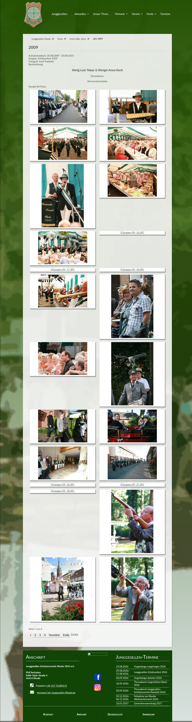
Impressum (148, 714)
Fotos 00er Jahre (78, 39)
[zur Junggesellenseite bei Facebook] (97, 677)
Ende (66, 635)
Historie (120, 14)
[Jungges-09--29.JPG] (132, 552)
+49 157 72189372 (56, 686)
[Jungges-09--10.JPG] (132, 122)
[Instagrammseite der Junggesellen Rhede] (97, 687)
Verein (136, 14)
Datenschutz (115, 714)
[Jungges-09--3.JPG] (63, 620)
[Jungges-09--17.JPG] (62, 270)
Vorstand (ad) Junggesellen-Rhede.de (56, 693)
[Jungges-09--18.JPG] (132, 270)
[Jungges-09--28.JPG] (62, 491)
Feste (150, 14)
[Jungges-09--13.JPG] (63, 226)
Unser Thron (100, 14)
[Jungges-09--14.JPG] (132, 196)
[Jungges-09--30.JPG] (132, 620)
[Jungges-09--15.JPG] (62, 263)
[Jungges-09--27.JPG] (132, 485)
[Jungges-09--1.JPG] (62, 122)
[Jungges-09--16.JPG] (132, 233)
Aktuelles (80, 14)
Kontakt (48, 714)
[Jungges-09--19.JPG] (62, 307)
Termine (165, 14)
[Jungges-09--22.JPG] (62, 441)
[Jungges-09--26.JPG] (62, 485)
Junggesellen (59, 14)
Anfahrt (82, 714)
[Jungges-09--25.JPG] (132, 478)
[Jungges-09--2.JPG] (132, 337)
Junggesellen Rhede (41, 39)
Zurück (74, 634)
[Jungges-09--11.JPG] (62, 159)
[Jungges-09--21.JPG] (132, 404)
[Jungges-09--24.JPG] (62, 478)
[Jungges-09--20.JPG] (62, 374)
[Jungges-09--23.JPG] (132, 441)
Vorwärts (54, 635)
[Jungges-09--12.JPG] (132, 159)
